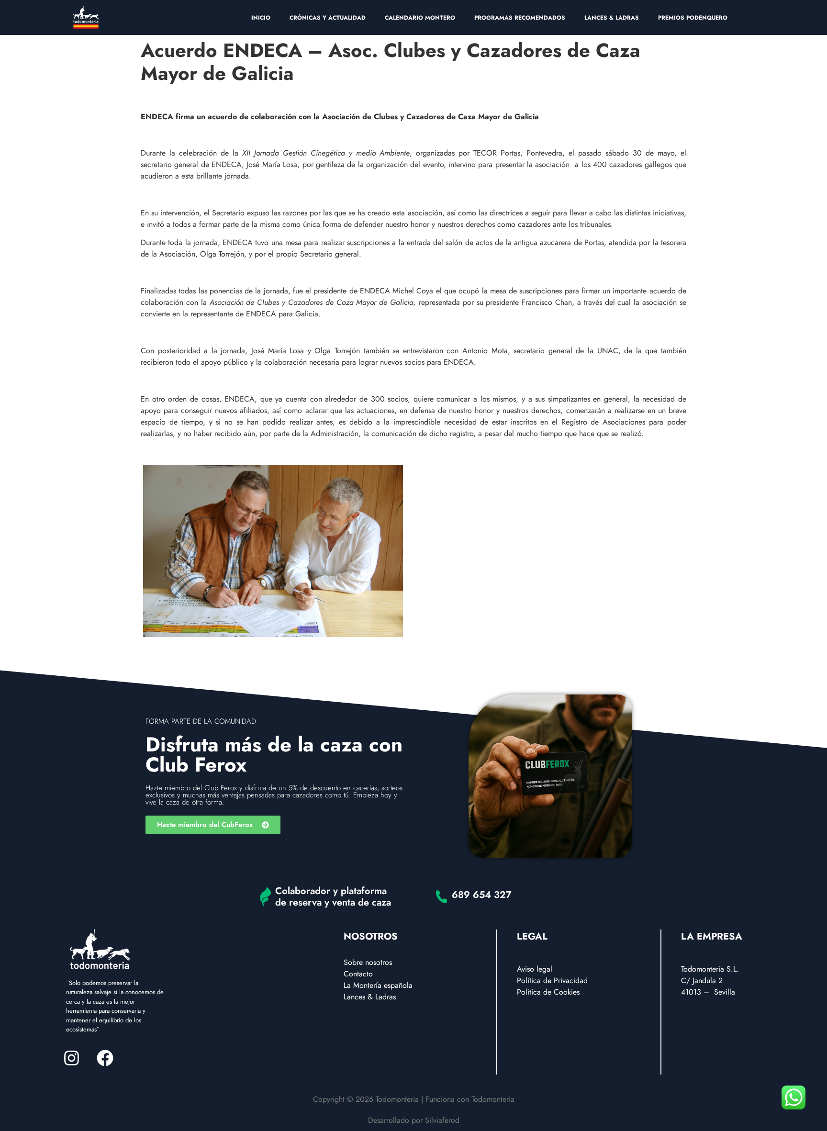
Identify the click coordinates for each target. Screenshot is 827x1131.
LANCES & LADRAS (611, 17)
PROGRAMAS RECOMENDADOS (519, 17)
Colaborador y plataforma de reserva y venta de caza (333, 896)
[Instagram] (71, 1058)
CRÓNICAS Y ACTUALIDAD (328, 17)
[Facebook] (105, 1058)
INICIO (260, 17)
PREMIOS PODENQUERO (692, 17)
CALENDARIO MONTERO (420, 17)
